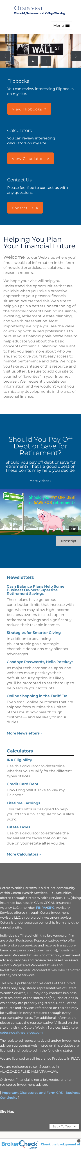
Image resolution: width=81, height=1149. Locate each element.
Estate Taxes (18, 827)
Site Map (7, 1111)
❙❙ (46, 61)
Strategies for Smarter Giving (34, 633)
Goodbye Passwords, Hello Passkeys (40, 662)
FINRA (41, 908)
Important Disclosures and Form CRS (32, 1093)
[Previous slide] (5, 56)
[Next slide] (76, 56)
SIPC (50, 908)
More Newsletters (25, 733)
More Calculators (24, 854)
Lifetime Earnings (23, 803)
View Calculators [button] (28, 159)
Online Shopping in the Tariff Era (37, 696)
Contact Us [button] (23, 208)
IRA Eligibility (19, 760)
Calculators (20, 751)
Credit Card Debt (22, 784)
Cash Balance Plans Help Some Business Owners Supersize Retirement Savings (35, 590)
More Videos (40, 480)
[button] (61, 25)
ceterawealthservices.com (21, 1032)
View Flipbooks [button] (27, 109)
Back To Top (62, 1126)
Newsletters (20, 577)
